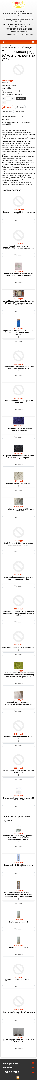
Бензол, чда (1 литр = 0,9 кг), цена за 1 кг (18, 1013)
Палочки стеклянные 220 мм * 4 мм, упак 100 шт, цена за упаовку (18, 274)
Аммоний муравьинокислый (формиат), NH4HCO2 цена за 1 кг (18, 703)
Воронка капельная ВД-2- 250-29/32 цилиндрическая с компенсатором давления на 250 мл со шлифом (18, 894)
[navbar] (33, 42)
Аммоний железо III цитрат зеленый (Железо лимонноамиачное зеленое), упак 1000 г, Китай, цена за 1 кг (18, 675)
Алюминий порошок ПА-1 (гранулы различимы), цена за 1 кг (18, 578)
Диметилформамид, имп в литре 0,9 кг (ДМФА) (18, 1040)
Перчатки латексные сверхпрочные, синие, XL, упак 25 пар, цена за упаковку (18, 332)
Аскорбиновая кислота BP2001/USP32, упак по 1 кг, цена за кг (19, 247)
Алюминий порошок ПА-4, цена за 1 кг (18, 647)
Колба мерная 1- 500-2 (18, 948)
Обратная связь (26, 35)
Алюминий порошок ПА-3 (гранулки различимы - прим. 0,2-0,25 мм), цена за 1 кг (18, 613)
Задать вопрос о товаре (10, 91)
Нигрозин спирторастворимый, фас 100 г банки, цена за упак (18, 457)
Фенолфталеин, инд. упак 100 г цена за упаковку (18, 510)
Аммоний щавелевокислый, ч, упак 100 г (18, 737)
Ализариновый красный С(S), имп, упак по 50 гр (18, 401)
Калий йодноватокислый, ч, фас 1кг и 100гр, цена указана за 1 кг (18, 367)
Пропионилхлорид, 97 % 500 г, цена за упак (18, 213)
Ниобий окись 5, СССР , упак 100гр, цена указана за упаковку (18, 544)
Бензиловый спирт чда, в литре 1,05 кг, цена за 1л (18, 799)
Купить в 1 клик (7, 93)
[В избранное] (4, 102)
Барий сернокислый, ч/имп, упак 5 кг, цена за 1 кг (18, 771)
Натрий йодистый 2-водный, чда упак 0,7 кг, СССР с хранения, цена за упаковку (18, 303)
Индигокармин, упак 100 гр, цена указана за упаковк (18, 429)
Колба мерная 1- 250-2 (18, 922)
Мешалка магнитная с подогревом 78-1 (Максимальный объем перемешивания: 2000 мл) (18, 837)
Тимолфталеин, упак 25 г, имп (18, 483)
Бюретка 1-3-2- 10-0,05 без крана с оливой (18, 866)
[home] (3, 42)
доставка (6, 82)
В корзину (21, 98)
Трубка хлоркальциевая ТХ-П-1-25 (18, 980)
